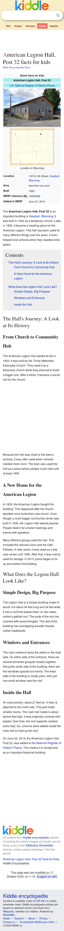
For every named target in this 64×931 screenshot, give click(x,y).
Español (54, 26)
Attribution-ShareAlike (39, 845)
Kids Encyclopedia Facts (16, 67)
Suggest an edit (47, 876)
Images (18, 26)
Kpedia (42, 26)
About (31, 918)
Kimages (30, 26)
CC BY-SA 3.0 (41, 901)
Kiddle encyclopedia (36, 837)
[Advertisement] (32, 40)
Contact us (9, 922)
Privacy (43, 918)
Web (8, 26)
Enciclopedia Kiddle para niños (37, 922)
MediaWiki (9, 915)
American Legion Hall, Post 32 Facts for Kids (31, 859)
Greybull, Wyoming (41, 216)
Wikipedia (8, 911)
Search (58, 15)
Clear (51, 15)
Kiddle (6, 918)
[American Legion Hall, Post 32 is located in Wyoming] (32, 146)
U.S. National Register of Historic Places (32, 85)
